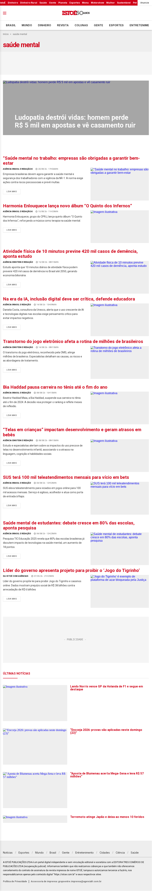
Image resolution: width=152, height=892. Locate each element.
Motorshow (97, 2)
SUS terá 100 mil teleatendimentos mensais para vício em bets (66, 477)
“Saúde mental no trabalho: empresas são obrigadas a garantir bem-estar (71, 161)
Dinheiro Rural (28, 2)
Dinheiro (13, 2)
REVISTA (63, 25)
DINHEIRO (44, 25)
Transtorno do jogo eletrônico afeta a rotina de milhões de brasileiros (73, 341)
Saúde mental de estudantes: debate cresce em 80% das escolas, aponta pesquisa (69, 525)
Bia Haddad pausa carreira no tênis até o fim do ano (55, 387)
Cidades (105, 852)
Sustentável (124, 2)
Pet (135, 2)
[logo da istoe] (76, 13)
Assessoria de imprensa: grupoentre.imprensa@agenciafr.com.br (66, 881)
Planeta (62, 2)
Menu (85, 2)
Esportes (74, 2)
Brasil (11, 25)
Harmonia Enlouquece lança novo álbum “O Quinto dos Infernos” (67, 205)
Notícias (8, 852)
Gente (52, 2)
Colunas (81, 25)
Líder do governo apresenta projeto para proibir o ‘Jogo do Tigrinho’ (71, 570)
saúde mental (20, 34)
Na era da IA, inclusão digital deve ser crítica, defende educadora (69, 299)
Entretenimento (84, 852)
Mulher (110, 2)
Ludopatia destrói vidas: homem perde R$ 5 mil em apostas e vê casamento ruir (75, 121)
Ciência (120, 852)
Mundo (27, 25)
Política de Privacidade (15, 881)
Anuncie (144, 2)
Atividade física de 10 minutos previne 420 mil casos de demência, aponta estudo (70, 254)
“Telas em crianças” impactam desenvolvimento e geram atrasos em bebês (72, 432)
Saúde (43, 2)
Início (6, 34)
